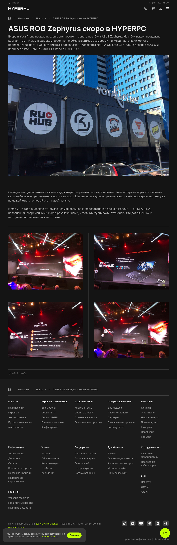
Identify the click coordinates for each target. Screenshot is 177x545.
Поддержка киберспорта (148, 463)
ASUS (15, 373)
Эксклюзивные (17, 417)
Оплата (12, 463)
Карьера (146, 436)
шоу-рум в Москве (47, 523)
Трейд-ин (47, 468)
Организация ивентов (120, 458)
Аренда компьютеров (120, 463)
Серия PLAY (48, 412)
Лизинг (112, 453)
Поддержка (82, 447)
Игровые (13, 412)
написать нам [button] (16, 527)
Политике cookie (49, 536)
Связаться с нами (85, 453)
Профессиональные (20, 422)
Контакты (146, 407)
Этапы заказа (16, 453)
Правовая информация (137, 539)
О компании (148, 412)
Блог (143, 475)
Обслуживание (50, 458)
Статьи (145, 486)
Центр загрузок (84, 468)
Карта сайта (162, 539)
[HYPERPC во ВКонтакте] (149, 523)
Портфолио (147, 431)
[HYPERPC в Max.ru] (133, 523)
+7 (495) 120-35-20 (159, 2)
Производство (149, 422)
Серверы (113, 417)
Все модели (48, 407)
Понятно (74, 535)
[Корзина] (153, 8)
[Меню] (167, 8)
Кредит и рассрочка (20, 468)
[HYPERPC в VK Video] (157, 523)
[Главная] (9, 18)
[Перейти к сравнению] (146, 8)
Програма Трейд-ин (20, 472)
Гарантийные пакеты (20, 502)
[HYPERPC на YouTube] (141, 523)
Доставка (14, 458)
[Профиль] (160, 8)
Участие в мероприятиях (149, 455)
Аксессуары (15, 427)
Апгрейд (46, 453)
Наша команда (150, 417)
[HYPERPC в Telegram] (166, 523)
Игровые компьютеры (54, 401)
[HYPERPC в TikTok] (124, 523)
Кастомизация (50, 463)
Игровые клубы (117, 468)
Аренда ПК (47, 472)
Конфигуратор (49, 427)
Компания (24, 18)
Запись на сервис (85, 458)
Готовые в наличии (52, 422)
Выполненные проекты (88, 422)
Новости (41, 18)
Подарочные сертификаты (16, 479)
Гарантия (13, 491)
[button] (14, 2)
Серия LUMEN (49, 417)
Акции (144, 491)
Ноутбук (23, 373)
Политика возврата (19, 507)
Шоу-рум (146, 427)
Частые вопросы (85, 472)
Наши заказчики (117, 472)
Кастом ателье (83, 407)
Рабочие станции (118, 412)
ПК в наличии (16, 407)
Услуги (45, 447)
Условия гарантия (18, 497)
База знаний (82, 463)
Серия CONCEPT (85, 412)
